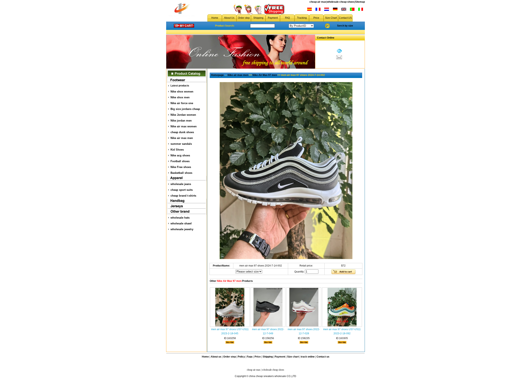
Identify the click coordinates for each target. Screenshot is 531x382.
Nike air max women (184, 126)
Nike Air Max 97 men (264, 75)
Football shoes (180, 161)
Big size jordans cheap (185, 109)
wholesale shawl (181, 223)
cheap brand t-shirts (183, 195)
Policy (241, 356)
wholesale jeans (181, 184)
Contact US (345, 17)
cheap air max (317, 1)
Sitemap (360, 1)
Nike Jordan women (183, 114)
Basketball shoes (181, 172)
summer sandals (181, 143)
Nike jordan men (181, 120)
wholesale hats (180, 217)
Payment (273, 17)
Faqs (250, 356)
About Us (229, 17)
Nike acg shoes (180, 155)
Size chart (293, 356)
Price (316, 17)
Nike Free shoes (181, 167)
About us (216, 356)
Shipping (258, 17)
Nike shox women (182, 91)
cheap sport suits (182, 189)
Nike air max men (182, 138)
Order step (244, 17)
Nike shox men (180, 97)
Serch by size (345, 25)
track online (308, 356)
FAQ (287, 17)
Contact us (323, 356)
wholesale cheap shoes (340, 1)
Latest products (180, 85)
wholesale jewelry (182, 229)
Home (214, 17)
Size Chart (331, 17)
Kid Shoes (177, 149)
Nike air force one (182, 103)
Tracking (302, 17)
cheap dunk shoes (182, 132)
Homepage (217, 75)
